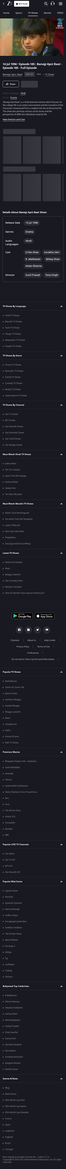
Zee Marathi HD (12, 886)
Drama (13, 96)
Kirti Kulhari (10, 1065)
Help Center (48, 655)
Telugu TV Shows (13, 348)
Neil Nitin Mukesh (13, 1059)
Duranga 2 (10, 960)
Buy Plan (23, 4)
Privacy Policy (21, 661)
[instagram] (27, 644)
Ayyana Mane (11, 905)
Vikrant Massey (12, 1016)
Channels (13, 655)
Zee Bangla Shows (13, 459)
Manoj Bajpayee (12, 1034)
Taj (6, 973)
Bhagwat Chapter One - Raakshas (21, 776)
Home (6, 13)
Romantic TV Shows (14, 385)
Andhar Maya (11, 930)
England (9, 1151)
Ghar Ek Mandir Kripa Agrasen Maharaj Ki (24, 607)
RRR (7, 849)
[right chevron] (6, 148)
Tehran (8, 794)
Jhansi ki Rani (11, 708)
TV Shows (33, 13)
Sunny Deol (10, 1053)
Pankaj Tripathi (12, 1040)
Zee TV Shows (11, 428)
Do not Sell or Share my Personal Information (31, 674)
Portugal (9, 1164)
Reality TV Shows (13, 404)
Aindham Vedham (13, 942)
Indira (8, 745)
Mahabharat (11, 695)
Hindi (23, 91)
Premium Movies (11, 767)
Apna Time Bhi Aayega (15, 490)
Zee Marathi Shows (14, 441)
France (8, 1133)
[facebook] (18, 644)
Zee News (9, 868)
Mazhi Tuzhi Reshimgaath (17, 527)
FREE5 (60, 13)
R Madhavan (11, 1010)
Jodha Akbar (10, 478)
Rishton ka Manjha (13, 577)
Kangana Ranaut (12, 1077)
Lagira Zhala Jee (12, 539)
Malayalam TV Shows (15, 354)
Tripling (8, 985)
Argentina (9, 1145)
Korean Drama (12, 751)
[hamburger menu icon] (60, 3)
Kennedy (9, 788)
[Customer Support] (52, 4)
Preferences (32, 667)
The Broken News (13, 948)
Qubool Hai (10, 502)
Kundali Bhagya (12, 720)
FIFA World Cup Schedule (17, 1127)
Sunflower (10, 979)
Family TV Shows (13, 391)
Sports (18, 13)
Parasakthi (10, 837)
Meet (7, 583)
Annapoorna (11, 738)
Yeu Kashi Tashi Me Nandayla (18, 533)
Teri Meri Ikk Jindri (13, 509)
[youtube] (45, 644)
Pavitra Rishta (11, 496)
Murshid (9, 911)
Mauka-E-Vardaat (13, 601)
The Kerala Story (13, 825)
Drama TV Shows (13, 379)
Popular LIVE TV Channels (16, 859)
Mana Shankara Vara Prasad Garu (21, 806)
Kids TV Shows (11, 757)
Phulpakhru (10, 552)
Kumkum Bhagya (13, 714)
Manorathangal (12, 923)
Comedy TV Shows (13, 398)
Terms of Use (42, 661)
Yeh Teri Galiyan (12, 484)
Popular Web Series (12, 896)
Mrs (7, 812)
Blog (7, 1102)
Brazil (7, 1157)
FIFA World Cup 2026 (15, 1114)
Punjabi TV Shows (13, 360)
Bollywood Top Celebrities (16, 1001)
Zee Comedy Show (14, 595)
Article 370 (10, 831)
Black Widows (11, 954)
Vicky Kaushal (11, 1047)
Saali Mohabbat (12, 782)
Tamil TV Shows (12, 342)
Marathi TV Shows (13, 336)
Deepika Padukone (14, 1022)
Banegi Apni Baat (12, 73)
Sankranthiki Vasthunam (16, 800)
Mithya (8, 966)
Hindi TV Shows (12, 330)
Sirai (7, 819)
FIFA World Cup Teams (15, 1121)
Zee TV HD (10, 874)
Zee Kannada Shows (14, 447)
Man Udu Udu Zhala (14, 546)
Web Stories (10, 1108)
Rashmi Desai (11, 1083)
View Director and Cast (14, 118)
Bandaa (8, 843)
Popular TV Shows (12, 686)
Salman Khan (11, 1028)
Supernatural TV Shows (16, 410)
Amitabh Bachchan (14, 1071)
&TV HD (8, 880)
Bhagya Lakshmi (12, 589)
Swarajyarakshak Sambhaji (17, 558)
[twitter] (36, 644)
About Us (30, 655)
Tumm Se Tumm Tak (14, 702)
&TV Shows (10, 435)
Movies (47, 13)
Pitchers (9, 991)
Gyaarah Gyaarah (13, 917)
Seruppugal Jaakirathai (15, 936)
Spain (7, 1139)
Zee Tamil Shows (13, 453)
